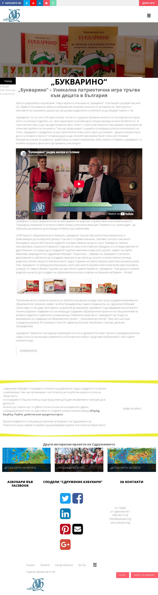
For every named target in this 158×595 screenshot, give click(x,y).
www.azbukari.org (120, 522)
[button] (148, 3)
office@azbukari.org (120, 519)
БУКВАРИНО (28, 351)
